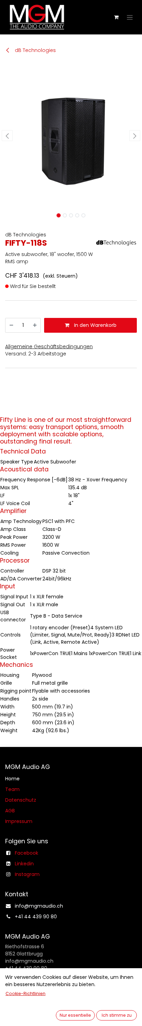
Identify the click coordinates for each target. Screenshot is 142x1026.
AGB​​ (10, 810)
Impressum (18, 821)
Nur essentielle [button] (75, 1015)
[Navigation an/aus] (130, 17)
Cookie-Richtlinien (25, 993)
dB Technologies (34, 50)
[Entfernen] (11, 325)
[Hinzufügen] (35, 325)
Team (12, 789)
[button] (7, 135)
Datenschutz (20, 800)
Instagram (27, 874)
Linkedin (24, 863)
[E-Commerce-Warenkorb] (116, 17)
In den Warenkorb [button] (94, 325)
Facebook (26, 852)
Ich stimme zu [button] (117, 1015)
